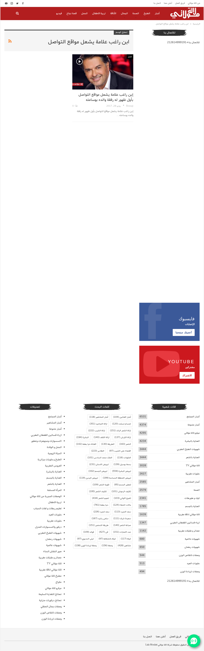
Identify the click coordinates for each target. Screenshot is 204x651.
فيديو (59, 13)
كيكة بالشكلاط (107, 539)
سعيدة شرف (122, 518)
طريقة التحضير (98, 525)
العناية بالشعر (193, 457)
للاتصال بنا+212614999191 (183, 42)
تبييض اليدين (88, 478)
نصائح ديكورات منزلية (50, 600)
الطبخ (147, 13)
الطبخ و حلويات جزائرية (50, 459)
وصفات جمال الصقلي (51, 606)
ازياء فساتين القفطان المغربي (185, 522)
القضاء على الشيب (120, 451)
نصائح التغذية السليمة (50, 594)
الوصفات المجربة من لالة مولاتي (46, 496)
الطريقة (107, 444)
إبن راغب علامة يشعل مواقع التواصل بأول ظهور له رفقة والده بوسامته (105, 97)
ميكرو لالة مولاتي (192, 433)
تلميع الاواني (122, 498)
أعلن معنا (168, 3)
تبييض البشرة (121, 471)
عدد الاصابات (122, 532)
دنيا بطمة (101, 505)
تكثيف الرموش (121, 491)
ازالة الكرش (122, 437)
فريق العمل (180, 3)
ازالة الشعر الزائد (120, 430)
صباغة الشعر (122, 525)
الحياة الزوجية (55, 453)
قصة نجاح (71, 13)
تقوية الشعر (101, 485)
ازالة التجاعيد (98, 424)
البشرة (82, 437)
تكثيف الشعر (98, 491)
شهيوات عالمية (192, 539)
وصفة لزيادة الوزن (86, 545)
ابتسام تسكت (121, 424)
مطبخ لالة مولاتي (53, 576)
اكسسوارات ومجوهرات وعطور (46, 441)
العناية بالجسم (192, 506)
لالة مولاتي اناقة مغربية (189, 514)
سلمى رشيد (100, 518)
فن (103, 532)
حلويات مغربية (193, 474)
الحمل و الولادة (54, 447)
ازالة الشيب (96, 430)
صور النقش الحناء (52, 551)
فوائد (88, 532)
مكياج (59, 582)
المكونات (124, 457)
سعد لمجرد (101, 512)
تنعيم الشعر (100, 498)
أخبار (157, 13)
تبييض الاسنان (99, 464)
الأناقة (113, 13)
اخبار (130, 56)
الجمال (124, 13)
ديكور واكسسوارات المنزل (48, 527)
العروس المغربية (53, 466)
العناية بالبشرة (192, 441)
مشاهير (124, 545)
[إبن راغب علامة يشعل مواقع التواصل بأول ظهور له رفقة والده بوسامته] (102, 72)
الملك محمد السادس (99, 457)
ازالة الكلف (101, 437)
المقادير (97, 451)
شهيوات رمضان (192, 547)
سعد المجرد (122, 512)
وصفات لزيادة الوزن (190, 571)
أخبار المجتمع (193, 416)
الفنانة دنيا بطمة (86, 444)
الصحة (135, 13)
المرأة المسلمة (54, 490)
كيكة (126, 539)
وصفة (107, 545)
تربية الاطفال (99, 13)
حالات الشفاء (122, 505)
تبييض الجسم (97, 471)
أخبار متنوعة (194, 425)
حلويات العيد (193, 563)
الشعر (125, 444)
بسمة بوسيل (122, 464)
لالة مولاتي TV (193, 465)
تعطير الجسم (122, 485)
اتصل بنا (157, 3)
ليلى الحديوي (85, 539)
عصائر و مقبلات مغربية (189, 531)
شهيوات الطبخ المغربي (188, 449)
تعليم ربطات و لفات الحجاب (47, 508)
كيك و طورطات (192, 498)
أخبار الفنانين (122, 417)
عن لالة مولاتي (194, 3)
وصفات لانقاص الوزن (189, 555)
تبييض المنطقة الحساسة (117, 478)
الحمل (84, 13)
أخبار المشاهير (192, 482)
